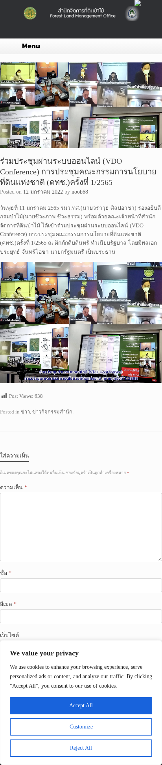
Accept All (81, 705)
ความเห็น (13, 487)
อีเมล (8, 604)
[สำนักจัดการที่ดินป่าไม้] (81, 13)
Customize (81, 727)
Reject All (81, 748)
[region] (81, 702)
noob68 (80, 192)
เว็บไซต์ (9, 635)
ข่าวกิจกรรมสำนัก (52, 412)
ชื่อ (5, 573)
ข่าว (25, 412)
